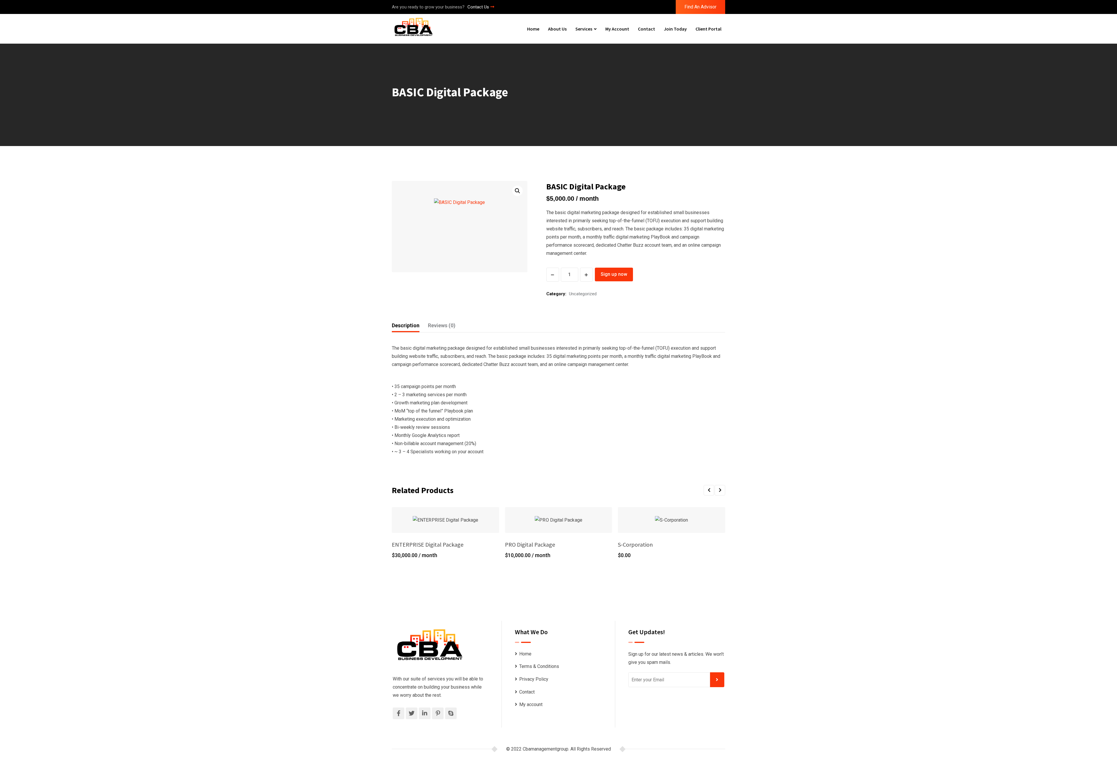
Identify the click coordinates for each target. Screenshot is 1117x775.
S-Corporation (635, 544)
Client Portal (708, 29)
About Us (557, 29)
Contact (646, 29)
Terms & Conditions (539, 666)
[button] (517, 191)
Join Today (675, 29)
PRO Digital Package (530, 544)
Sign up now (614, 274)
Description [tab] (405, 325)
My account (617, 29)
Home (533, 29)
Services (583, 29)
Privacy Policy (533, 679)
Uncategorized (583, 293)
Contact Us (478, 7)
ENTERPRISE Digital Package (427, 544)
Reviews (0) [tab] (442, 325)
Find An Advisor (700, 7)
